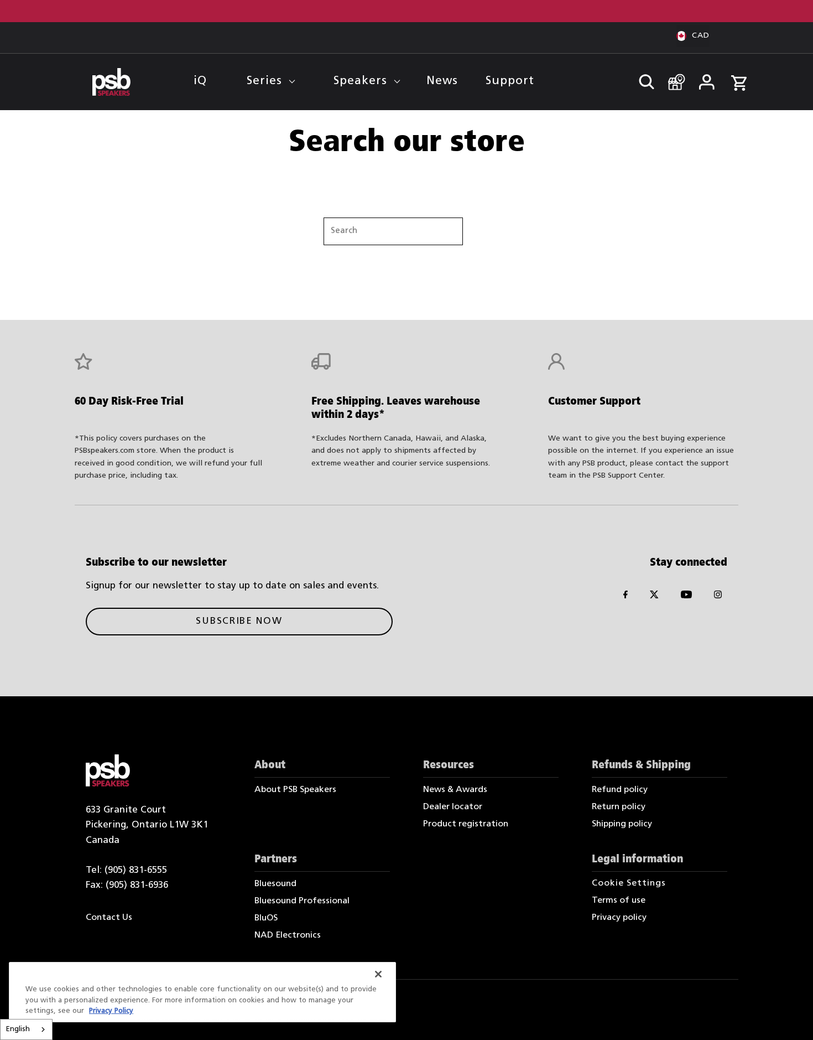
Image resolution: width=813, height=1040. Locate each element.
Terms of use (618, 900)
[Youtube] (686, 597)
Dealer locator (452, 807)
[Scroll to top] (789, 1016)
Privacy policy (619, 917)
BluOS (266, 918)
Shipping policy (622, 824)
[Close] (378, 974)
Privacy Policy (111, 1011)
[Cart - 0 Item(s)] (739, 77)
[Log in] (706, 78)
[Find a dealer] (672, 77)
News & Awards (455, 789)
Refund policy (620, 789)
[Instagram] (718, 597)
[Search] (641, 78)
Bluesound (275, 883)
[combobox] (26, 1029)
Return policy (618, 807)
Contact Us (109, 917)
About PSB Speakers (295, 789)
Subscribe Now (239, 621)
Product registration (465, 824)
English (18, 1029)
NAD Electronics (287, 935)
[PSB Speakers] (111, 82)
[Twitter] (654, 597)
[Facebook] (625, 597)
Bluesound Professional (302, 901)
